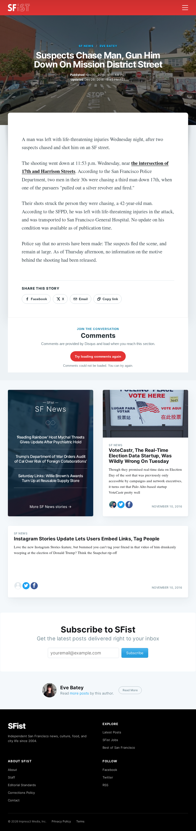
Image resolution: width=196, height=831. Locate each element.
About (12, 770)
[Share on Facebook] (129, 505)
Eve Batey (109, 46)
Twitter (108, 777)
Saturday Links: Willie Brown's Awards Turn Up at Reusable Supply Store (50, 478)
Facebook (110, 770)
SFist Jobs (110, 740)
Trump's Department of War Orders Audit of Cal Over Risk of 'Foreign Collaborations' (50, 459)
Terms (80, 821)
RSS (105, 785)
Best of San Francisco (119, 747)
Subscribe (134, 653)
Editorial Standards (22, 785)
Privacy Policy (61, 821)
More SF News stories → (50, 506)
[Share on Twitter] (121, 505)
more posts (79, 693)
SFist (17, 726)
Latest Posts (112, 732)
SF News (86, 46)
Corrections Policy (21, 792)
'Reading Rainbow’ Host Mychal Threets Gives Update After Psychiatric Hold (51, 439)
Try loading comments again (98, 356)
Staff (11, 777)
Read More (130, 690)
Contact (14, 800)
